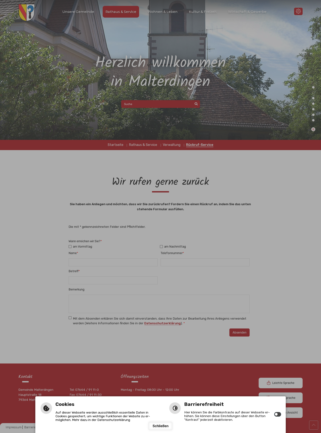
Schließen (161, 426)
